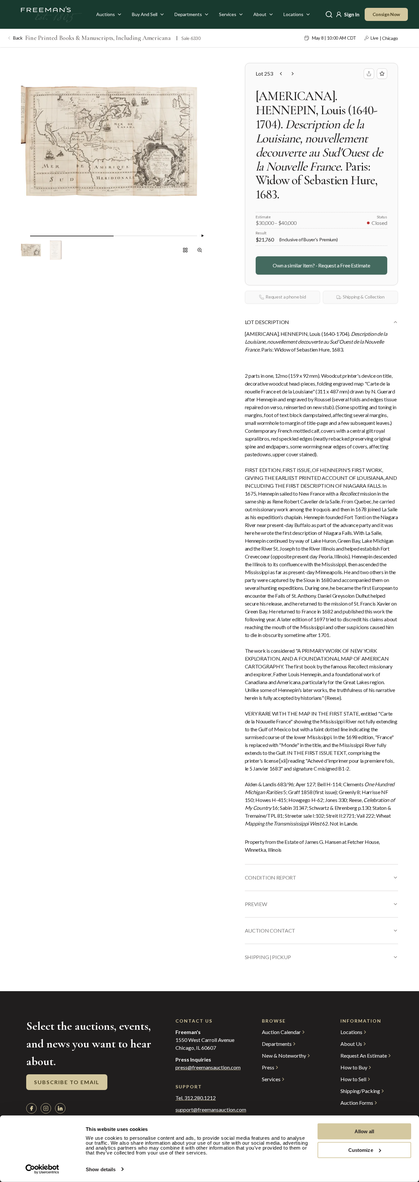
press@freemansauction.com (208, 1067)
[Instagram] (46, 1108)
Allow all (364, 1131)
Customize (360, 1150)
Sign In (351, 14)
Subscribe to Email (67, 1082)
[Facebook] (31, 1108)
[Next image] (202, 236)
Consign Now (386, 14)
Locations (293, 14)
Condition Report (270, 877)
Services (227, 14)
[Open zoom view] (199, 250)
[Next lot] (292, 73)
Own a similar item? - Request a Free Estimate (321, 265)
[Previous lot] (281, 73)
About (259, 14)
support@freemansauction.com (205, 1109)
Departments (188, 14)
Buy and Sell (144, 14)
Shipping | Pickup (268, 957)
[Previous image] (25, 236)
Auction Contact (270, 930)
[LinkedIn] (60, 1108)
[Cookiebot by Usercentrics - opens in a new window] (42, 1169)
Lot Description (267, 322)
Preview (256, 904)
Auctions (105, 14)
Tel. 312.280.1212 (195, 1097)
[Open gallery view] (185, 250)
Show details (101, 1169)
